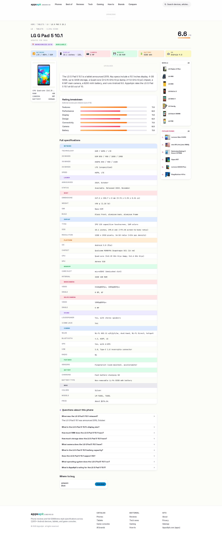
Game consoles (103, 524)
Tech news (134, 520)
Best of (69, 4)
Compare (133, 4)
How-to (133, 527)
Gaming (100, 4)
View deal (100, 484)
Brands (121, 4)
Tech (90, 4)
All (188, 63)
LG (48, 24)
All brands (101, 527)
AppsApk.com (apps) (171, 527)
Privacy (165, 520)
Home (33, 24)
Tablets (40, 24)
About (164, 517)
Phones (58, 4)
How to (111, 4)
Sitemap (165, 524)
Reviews (80, 4)
